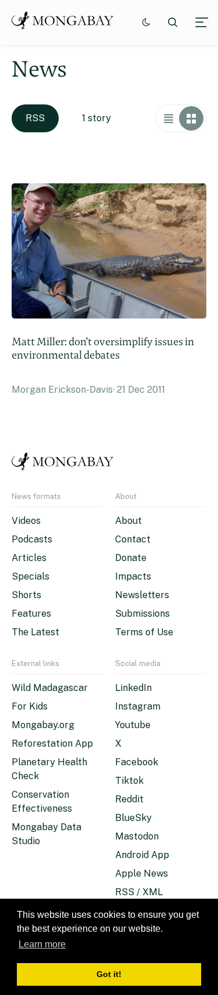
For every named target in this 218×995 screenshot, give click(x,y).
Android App (142, 854)
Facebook (136, 762)
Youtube (133, 724)
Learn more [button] (42, 944)
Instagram (137, 706)
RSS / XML (139, 892)
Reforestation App (52, 743)
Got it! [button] (109, 974)
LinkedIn (133, 687)
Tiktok (129, 780)
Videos (26, 520)
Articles (29, 557)
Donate (130, 557)
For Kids (30, 706)
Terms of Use (144, 632)
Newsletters (142, 594)
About (128, 520)
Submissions (142, 613)
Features (31, 613)
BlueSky (133, 817)
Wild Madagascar (50, 687)
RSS (35, 118)
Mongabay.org (43, 724)
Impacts (133, 576)
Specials (30, 576)
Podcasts (32, 539)
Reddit (129, 799)
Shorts (26, 594)
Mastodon (137, 836)
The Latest (35, 632)
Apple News (141, 873)
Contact (133, 539)
